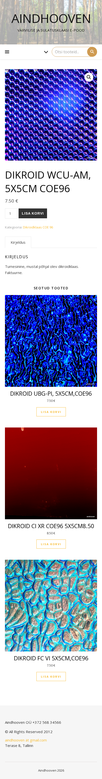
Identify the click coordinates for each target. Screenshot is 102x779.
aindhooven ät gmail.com (26, 740)
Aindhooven (51, 18)
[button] (88, 77)
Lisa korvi (33, 213)
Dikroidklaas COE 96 (38, 227)
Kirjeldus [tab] (18, 242)
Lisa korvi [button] (51, 412)
